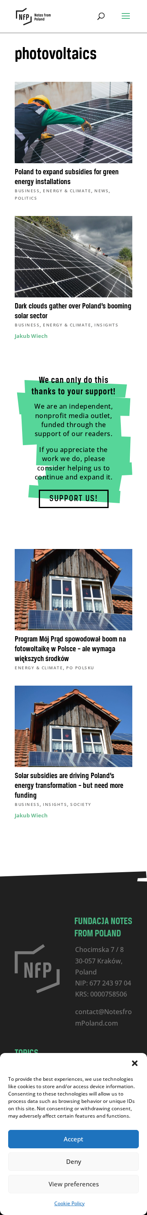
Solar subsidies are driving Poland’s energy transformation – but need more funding (69, 786)
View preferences (74, 1184)
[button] (135, 1063)
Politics (26, 198)
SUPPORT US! (73, 499)
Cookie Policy (69, 1203)
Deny (73, 1161)
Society (80, 804)
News (101, 191)
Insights (106, 325)
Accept (73, 1139)
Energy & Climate (67, 191)
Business (27, 191)
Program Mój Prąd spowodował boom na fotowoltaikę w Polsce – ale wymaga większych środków (70, 649)
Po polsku (80, 667)
